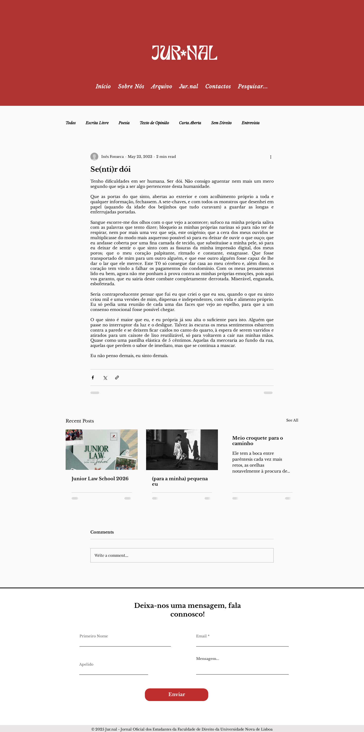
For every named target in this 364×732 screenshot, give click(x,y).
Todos (71, 123)
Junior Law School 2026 (100, 478)
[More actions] (271, 157)
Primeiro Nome (93, 636)
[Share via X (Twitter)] (105, 377)
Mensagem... (207, 658)
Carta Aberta (190, 123)
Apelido (86, 664)
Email (201, 636)
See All (292, 420)
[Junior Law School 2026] (102, 449)
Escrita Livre (97, 123)
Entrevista (251, 123)
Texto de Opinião (154, 123)
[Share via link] (117, 377)
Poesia (124, 123)
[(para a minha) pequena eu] (182, 449)
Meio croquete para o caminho (257, 440)
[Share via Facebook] (92, 377)
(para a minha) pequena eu (180, 481)
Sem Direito (221, 123)
